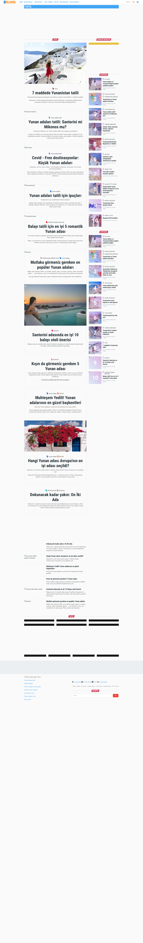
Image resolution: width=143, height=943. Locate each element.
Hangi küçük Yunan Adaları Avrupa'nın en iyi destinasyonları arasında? (111, 189)
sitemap (117, 686)
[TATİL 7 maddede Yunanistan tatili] (39, 620)
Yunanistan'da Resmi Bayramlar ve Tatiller (109, 143)
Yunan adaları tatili (29, 680)
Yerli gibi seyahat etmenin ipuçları (108, 173)
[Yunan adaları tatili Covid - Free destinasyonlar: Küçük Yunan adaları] (104, 620)
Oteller (56, 2)
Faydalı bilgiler (28, 683)
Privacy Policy (99, 686)
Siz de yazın (84, 686)
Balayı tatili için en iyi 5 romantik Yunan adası (110, 377)
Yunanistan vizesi (29, 693)
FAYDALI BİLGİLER (74, 2)
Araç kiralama (103, 682)
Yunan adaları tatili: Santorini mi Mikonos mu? (110, 114)
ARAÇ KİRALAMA (64, 2)
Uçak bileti (77, 682)
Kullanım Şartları (91, 686)
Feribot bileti (87, 682)
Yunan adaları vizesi (30, 696)
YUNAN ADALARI (27, 2)
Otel (95, 682)
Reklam (78, 686)
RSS (113, 686)
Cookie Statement (107, 686)
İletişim (74, 686)
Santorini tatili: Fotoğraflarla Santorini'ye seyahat (109, 159)
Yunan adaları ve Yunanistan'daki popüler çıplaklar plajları (111, 84)
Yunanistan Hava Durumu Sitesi (108, 204)
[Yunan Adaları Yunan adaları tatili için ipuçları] (39, 625)
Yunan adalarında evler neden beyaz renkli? (110, 286)
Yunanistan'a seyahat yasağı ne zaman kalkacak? (110, 332)
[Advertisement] (69, 22)
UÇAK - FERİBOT (48, 2)
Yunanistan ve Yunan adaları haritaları (110, 100)
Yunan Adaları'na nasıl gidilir (32, 686)
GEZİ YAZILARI (38, 2)
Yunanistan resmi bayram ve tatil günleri (110, 301)
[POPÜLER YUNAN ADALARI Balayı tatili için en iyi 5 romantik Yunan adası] (71, 625)
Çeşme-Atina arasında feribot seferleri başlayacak (110, 129)
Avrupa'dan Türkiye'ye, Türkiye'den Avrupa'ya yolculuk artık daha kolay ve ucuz (110, 272)
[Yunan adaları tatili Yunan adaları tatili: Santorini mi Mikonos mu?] (71, 620)
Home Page (27, 699)
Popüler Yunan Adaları (30, 690)
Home (20, 2)
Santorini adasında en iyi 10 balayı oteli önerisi (110, 362)
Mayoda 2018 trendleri (110, 218)
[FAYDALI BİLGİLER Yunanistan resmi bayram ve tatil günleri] (35, 656)
